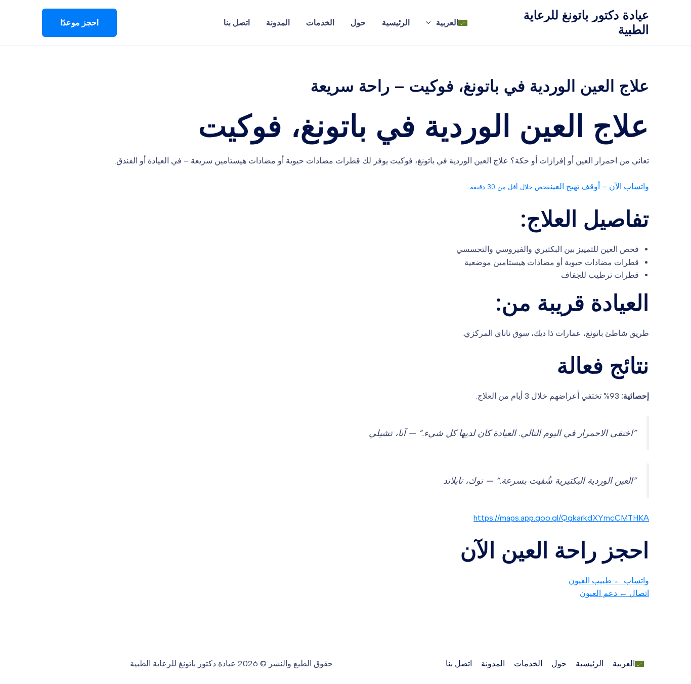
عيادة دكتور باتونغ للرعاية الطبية (586, 22)
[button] (79, 23)
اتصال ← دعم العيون (614, 593)
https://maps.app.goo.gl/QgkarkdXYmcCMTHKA (561, 518)
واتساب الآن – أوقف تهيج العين (559, 186)
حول (358, 22)
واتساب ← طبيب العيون (609, 580)
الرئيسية (396, 22)
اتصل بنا (237, 22)
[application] (431, 23)
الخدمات (320, 22)
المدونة (278, 22)
